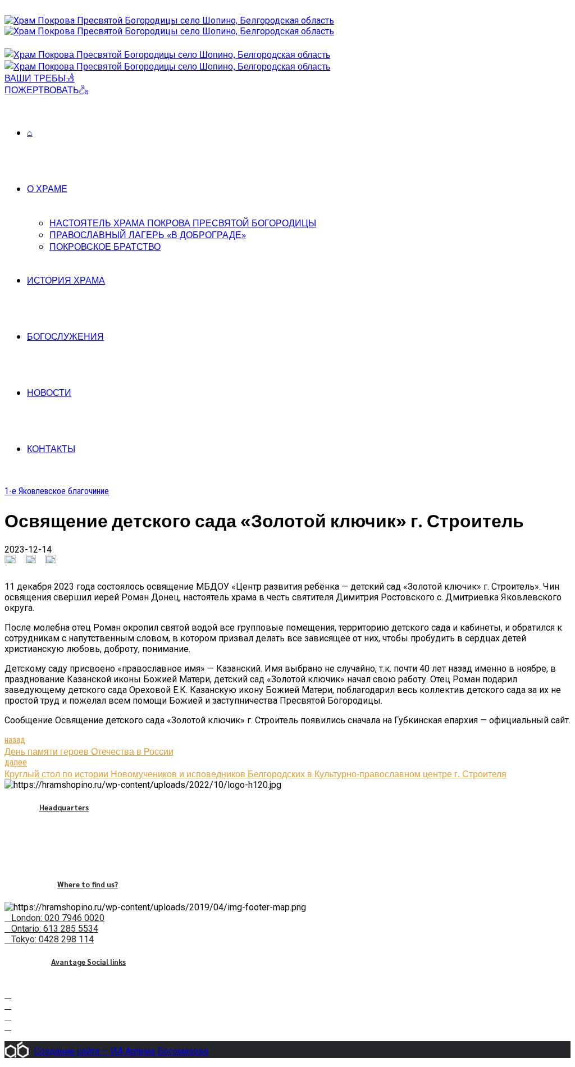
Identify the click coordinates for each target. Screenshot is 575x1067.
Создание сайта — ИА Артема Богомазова (121, 1051)
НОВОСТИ (49, 392)
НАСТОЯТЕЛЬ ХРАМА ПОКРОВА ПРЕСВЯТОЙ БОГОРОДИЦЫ (182, 223)
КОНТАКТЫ (51, 448)
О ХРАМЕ (47, 188)
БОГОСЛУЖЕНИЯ (65, 336)
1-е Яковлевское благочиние (56, 491)
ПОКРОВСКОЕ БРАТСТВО (105, 246)
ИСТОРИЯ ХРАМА (66, 280)
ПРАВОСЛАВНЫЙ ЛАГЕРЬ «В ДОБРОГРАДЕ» (147, 234)
